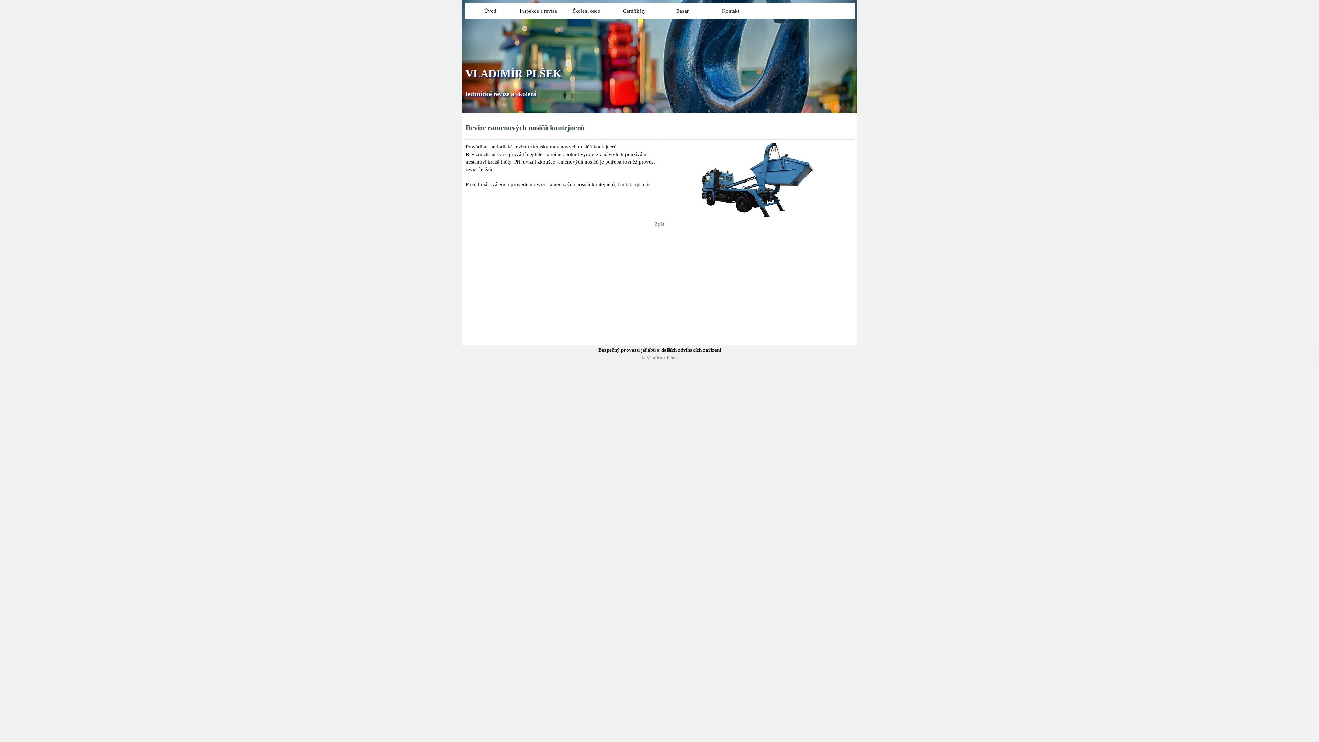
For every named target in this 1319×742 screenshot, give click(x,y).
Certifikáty (634, 11)
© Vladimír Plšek (659, 357)
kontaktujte (630, 184)
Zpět (659, 224)
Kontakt (730, 11)
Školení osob (586, 11)
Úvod (490, 11)
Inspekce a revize (538, 11)
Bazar (682, 11)
